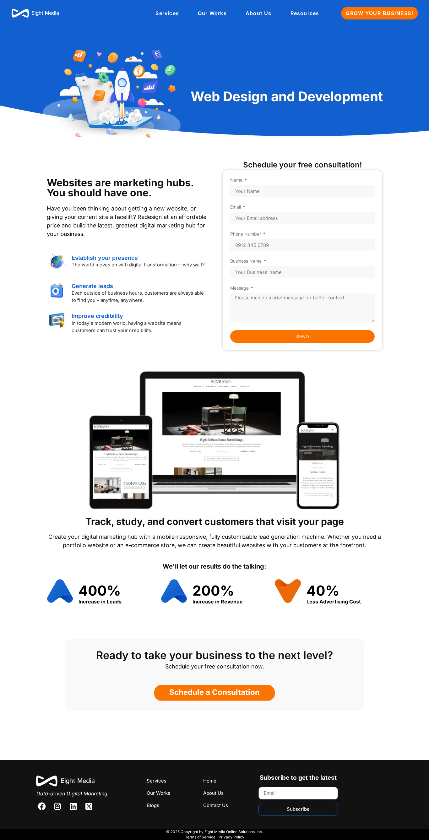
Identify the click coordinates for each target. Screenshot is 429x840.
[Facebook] (42, 806)
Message (240, 288)
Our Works (212, 13)
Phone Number (246, 234)
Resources (305, 13)
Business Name (246, 261)
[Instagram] (57, 806)
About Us (259, 13)
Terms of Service (200, 837)
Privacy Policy (231, 837)
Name (237, 180)
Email (236, 207)
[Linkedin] (73, 806)
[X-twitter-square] (89, 806)
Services (167, 13)
